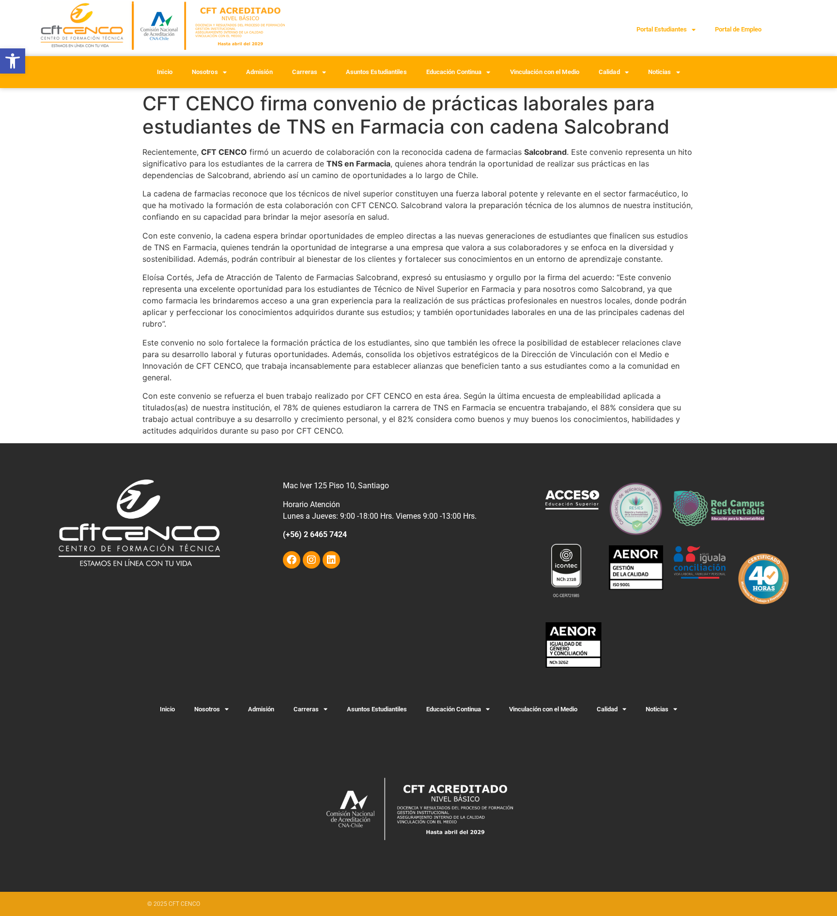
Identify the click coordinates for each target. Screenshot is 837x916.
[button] (12, 61)
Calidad (609, 71)
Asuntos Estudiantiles (376, 71)
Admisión (259, 71)
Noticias (659, 71)
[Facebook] (291, 560)
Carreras (305, 71)
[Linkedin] (331, 560)
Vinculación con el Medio (544, 71)
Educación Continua (454, 71)
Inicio (164, 71)
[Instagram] (311, 560)
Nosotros (205, 71)
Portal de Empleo (738, 29)
